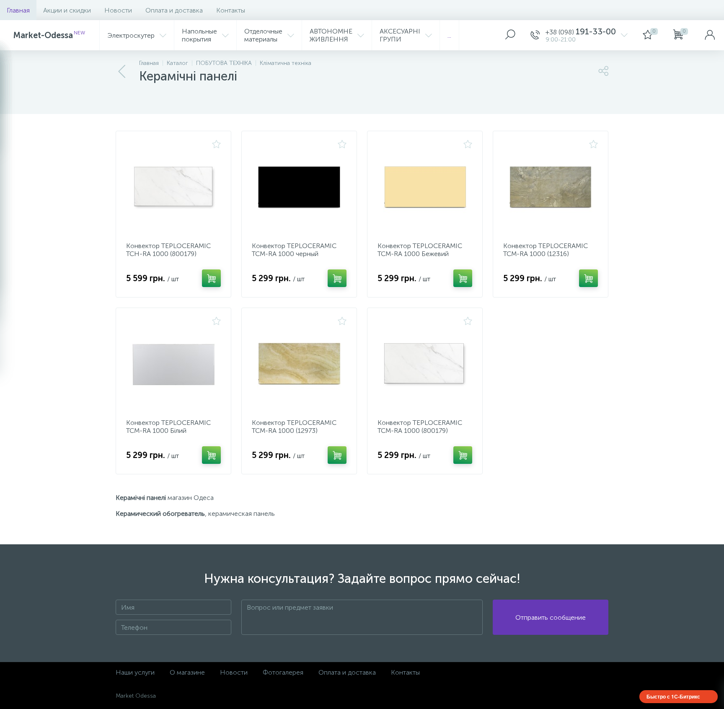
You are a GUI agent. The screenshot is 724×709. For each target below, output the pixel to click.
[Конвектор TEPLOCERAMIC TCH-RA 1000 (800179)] (173, 187)
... (449, 35)
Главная (18, 10)
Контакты (230, 10)
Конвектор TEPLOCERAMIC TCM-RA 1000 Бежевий (420, 250)
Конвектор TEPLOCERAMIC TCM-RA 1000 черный (294, 250)
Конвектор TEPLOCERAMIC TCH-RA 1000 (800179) (168, 250)
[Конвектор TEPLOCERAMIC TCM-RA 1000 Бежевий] (425, 187)
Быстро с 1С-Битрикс (673, 696)
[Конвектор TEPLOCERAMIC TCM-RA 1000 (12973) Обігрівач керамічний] (299, 364)
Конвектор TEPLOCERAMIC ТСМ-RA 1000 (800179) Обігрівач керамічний (420, 430)
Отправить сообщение (550, 617)
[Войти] (710, 35)
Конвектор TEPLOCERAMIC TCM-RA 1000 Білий (168, 427)
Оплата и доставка (174, 10)
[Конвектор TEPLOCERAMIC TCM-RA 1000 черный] (299, 187)
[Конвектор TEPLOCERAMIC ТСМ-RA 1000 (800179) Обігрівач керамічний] (425, 364)
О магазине (187, 672)
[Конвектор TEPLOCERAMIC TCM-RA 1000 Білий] (173, 364)
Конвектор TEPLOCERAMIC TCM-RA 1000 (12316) (545, 250)
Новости (118, 10)
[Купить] (211, 278)
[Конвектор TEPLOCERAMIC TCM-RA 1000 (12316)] (550, 187)
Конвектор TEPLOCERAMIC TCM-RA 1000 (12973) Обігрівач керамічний (294, 430)
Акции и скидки (67, 10)
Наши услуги (135, 672)
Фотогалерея (283, 672)
